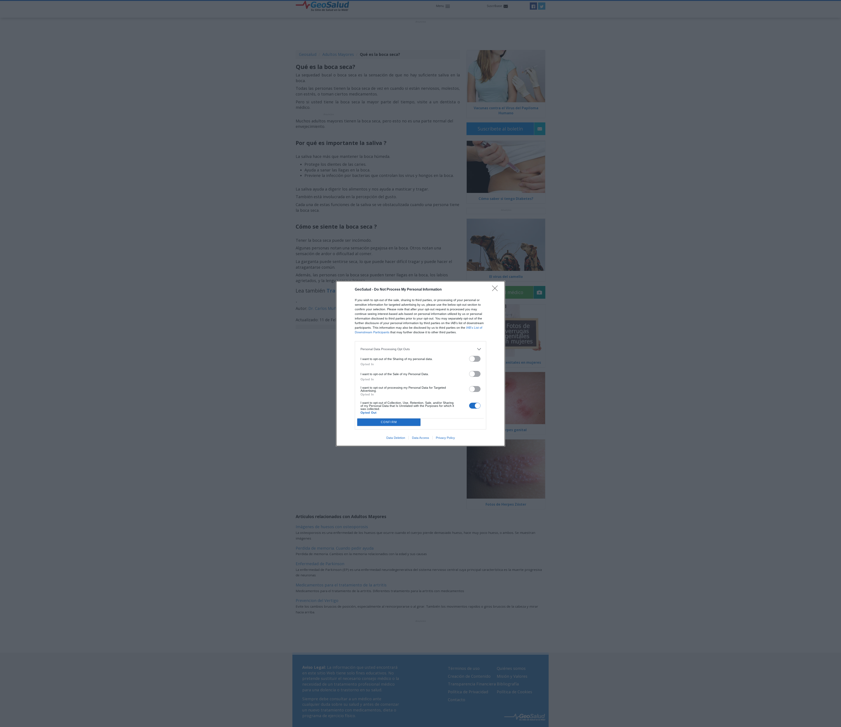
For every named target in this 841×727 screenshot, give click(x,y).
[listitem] (420, 349)
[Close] (496, 290)
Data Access (420, 437)
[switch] (475, 359)
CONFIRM (389, 422)
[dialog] (420, 363)
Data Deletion (395, 437)
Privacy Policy (445, 437)
